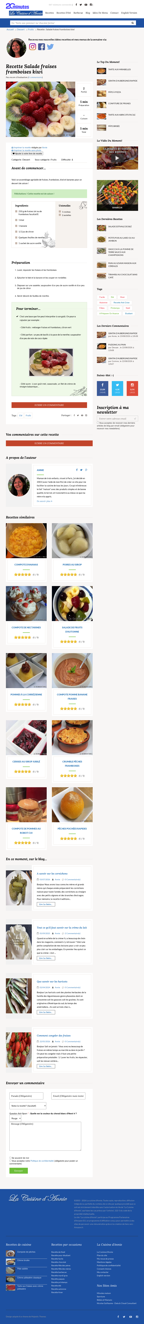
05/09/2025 (45, 933)
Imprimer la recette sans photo (27, 150)
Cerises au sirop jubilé (26, 761)
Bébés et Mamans (104, 1300)
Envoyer (18, 1170)
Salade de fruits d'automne (72, 629)
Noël (128, 308)
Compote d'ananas (26, 564)
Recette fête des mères (61, 1269)
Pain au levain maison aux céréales (122, 264)
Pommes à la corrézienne (26, 694)
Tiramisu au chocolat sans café (122, 276)
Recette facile (57, 1258)
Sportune (101, 1296)
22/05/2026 (45, 1041)
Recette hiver (57, 1292)
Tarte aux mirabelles (119, 69)
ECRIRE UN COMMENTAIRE (49, 404)
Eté (20, 415)
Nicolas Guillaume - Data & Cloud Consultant (116, 1303)
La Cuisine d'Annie (105, 1252)
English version (129, 12)
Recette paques (58, 1279)
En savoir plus (43, 501)
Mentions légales (104, 1262)
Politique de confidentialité (42, 1160)
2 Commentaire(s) (72, 933)
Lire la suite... (45, 904)
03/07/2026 (45, 879)
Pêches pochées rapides (72, 828)
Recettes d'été (64, 12)
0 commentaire (35, 77)
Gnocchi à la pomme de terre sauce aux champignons (120, 252)
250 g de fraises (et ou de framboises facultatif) (30, 212)
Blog (88, 12)
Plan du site (102, 1255)
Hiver (122, 297)
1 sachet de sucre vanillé (30, 243)
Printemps (115, 308)
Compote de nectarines (26, 627)
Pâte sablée (22, 1268)
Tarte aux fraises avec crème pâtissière (30, 1287)
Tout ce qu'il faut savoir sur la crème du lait (62, 927)
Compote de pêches (26, 1251)
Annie (40, 470)
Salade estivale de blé (120, 226)
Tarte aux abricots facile (121, 115)
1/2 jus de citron (26, 231)
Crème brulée (23, 1260)
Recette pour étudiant (60, 1255)
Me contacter (103, 1272)
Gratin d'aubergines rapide (122, 81)
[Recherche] (133, 22)
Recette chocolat (58, 1262)
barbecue (78, 12)
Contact (114, 12)
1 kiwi (21, 220)
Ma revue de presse (105, 1258)
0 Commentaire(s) (72, 879)
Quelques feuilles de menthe (32, 237)
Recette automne (58, 1289)
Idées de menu (100, 12)
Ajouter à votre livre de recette (28, 153)
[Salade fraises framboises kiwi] (40, 109)
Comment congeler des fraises (54, 1035)
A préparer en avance (109, 313)
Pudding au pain (117, 344)
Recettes (49, 12)
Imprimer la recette (22, 147)
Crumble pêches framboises (72, 763)
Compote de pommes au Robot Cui (26, 830)
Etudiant (128, 313)
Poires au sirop (72, 564)
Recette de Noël (58, 1252)
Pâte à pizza (114, 92)
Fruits (28, 415)
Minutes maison (104, 1293)
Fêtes (101, 308)
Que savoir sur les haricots (52, 981)
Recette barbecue (59, 1272)
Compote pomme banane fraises (72, 696)
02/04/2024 (45, 987)
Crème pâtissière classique (29, 1277)
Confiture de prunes (119, 103)
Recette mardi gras (59, 1275)
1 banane (23, 226)
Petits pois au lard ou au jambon (121, 239)
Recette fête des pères (60, 1265)
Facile (102, 297)
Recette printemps (59, 1282)
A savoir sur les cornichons (52, 873)
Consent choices (104, 1269)
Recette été (56, 1285)
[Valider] (135, 418)
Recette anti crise (122, 302)
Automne (103, 302)
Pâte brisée (114, 126)
